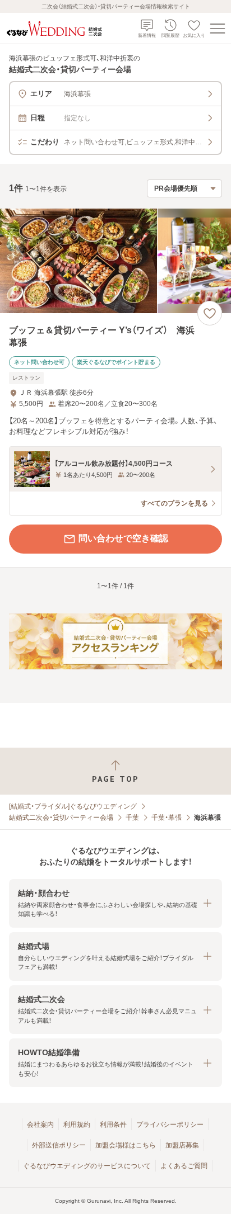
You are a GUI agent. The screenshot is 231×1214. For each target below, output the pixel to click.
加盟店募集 (182, 1145)
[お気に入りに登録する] (209, 313)
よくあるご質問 (183, 1166)
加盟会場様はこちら (125, 1145)
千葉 (132, 817)
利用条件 (113, 1124)
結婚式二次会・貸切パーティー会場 (61, 817)
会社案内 (40, 1124)
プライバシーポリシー (170, 1124)
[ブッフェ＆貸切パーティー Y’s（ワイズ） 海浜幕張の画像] (115, 261)
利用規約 (76, 1124)
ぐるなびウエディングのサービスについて (87, 1166)
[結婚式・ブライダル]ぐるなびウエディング (73, 806)
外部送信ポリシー (59, 1145)
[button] (115, 903)
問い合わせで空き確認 (123, 538)
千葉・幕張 (166, 817)
